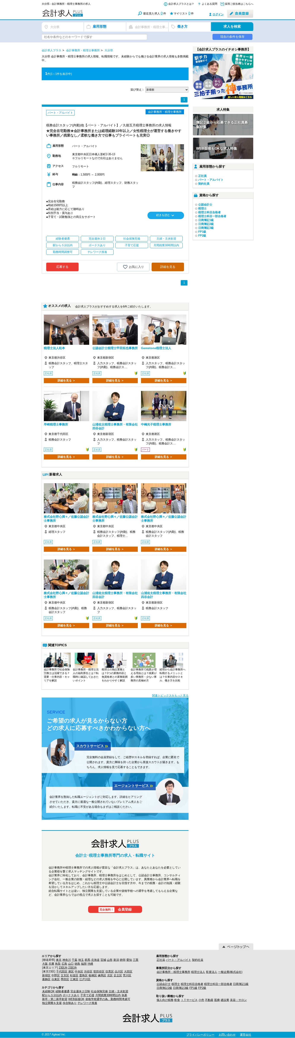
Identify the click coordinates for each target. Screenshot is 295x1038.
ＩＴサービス (189, 1000)
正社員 (202, 175)
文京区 (65, 975)
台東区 (55, 979)
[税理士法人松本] (66, 330)
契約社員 (203, 183)
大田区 (128, 971)
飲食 (177, 1000)
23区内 (63, 967)
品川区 (119, 971)
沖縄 (90, 963)
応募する (62, 266)
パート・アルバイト (211, 179)
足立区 (118, 975)
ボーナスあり (71, 995)
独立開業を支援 (52, 1003)
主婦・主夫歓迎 (118, 991)
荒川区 (127, 975)
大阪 (45, 963)
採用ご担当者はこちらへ (239, 3)
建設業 (225, 1000)
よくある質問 (209, 3)
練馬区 (102, 975)
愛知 (129, 959)
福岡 (84, 963)
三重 (135, 959)
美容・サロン (238, 1000)
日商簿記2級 (206, 224)
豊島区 (83, 975)
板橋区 (93, 975)
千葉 (74, 959)
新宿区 (46, 975)
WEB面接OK (76, 999)
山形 (110, 959)
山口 (71, 963)
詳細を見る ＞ (66, 380)
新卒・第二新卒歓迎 (54, 999)
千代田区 (61, 971)
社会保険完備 (99, 991)
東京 (59, 959)
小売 (201, 1000)
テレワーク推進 (87, 1003)
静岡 (122, 959)
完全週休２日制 (80, 991)
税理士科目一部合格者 (212, 216)
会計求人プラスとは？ (181, 3)
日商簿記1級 (206, 220)
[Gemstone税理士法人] (163, 330)
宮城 (103, 959)
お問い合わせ (227, 1034)
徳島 (77, 963)
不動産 (209, 1000)
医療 (217, 1000)
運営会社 (245, 1034)
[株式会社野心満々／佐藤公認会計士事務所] (66, 498)
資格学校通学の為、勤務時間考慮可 (107, 999)
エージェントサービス (134, 786)
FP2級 (202, 235)
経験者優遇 (63, 991)
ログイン (218, 14)
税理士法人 (198, 972)
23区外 (72, 967)
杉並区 (74, 975)
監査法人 (211, 972)
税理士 (202, 208)
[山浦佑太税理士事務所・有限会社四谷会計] (115, 406)
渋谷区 (88, 971)
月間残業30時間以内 (108, 995)
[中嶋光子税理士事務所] (163, 406)
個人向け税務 (165, 1000)
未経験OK (48, 991)
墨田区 (65, 979)
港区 (71, 971)
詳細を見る (167, 266)
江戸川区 (84, 979)
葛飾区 (46, 979)
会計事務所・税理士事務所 (173, 972)
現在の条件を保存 (232, 36)
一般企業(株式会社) (230, 972)
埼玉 (81, 959)
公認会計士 (205, 204)
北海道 (95, 959)
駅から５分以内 (52, 995)
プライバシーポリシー (200, 1034)
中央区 (79, 971)
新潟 (116, 959)
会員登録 (116, 909)
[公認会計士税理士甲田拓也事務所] (115, 330)
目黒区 (109, 971)
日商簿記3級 (206, 227)
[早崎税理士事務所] (66, 406)
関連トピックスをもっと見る (170, 695)
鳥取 (58, 963)
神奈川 (66, 959)
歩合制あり (70, 1003)
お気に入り (136, 266)
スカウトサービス (92, 746)
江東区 (74, 979)
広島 (64, 963)
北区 (110, 975)
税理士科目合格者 (209, 212)
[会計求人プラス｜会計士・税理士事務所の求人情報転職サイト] (78, 15)
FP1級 (202, 231)
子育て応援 (87, 995)
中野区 (55, 975)
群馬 (87, 959)
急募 (124, 995)
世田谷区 (99, 971)
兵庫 (51, 963)
